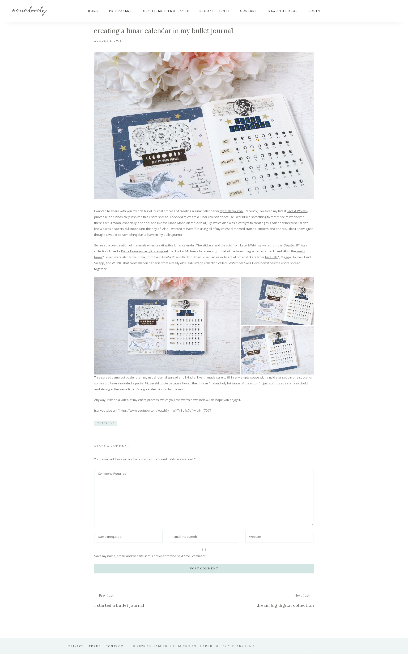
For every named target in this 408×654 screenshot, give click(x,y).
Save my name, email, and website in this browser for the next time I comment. (150, 556)
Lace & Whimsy (297, 211)
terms (95, 646)
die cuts (226, 245)
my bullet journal (231, 211)
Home (93, 11)
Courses (248, 11)
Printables (120, 11)
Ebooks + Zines (214, 11)
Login (314, 11)
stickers (208, 245)
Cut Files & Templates (166, 11)
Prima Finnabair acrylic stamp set (144, 251)
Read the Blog (283, 11)
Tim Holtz (271, 257)
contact (114, 646)
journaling (106, 423)
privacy (76, 646)
